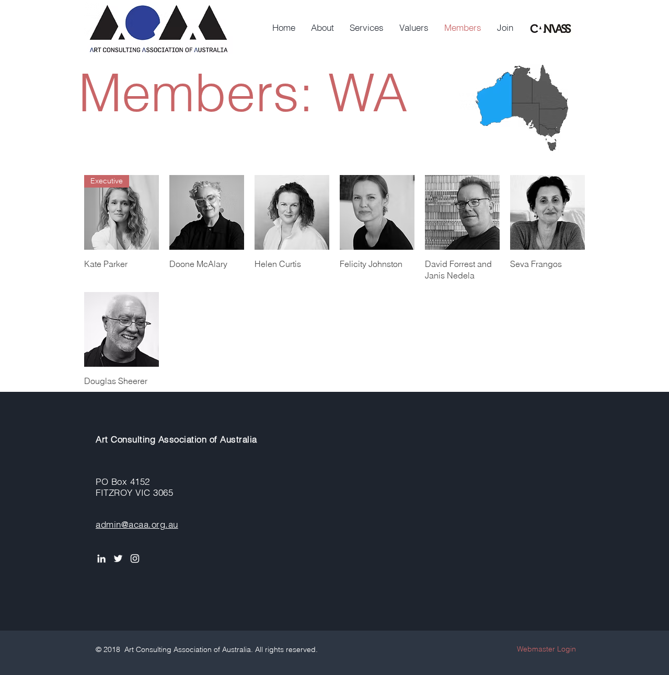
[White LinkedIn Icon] (101, 558)
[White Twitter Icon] (118, 558)
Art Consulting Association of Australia (176, 439)
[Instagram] (135, 558)
